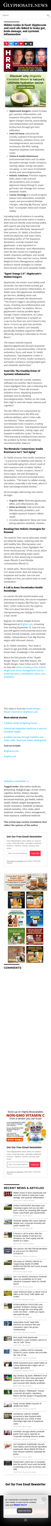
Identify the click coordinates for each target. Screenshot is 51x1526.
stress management (35, 812)
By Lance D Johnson (30, 1256)
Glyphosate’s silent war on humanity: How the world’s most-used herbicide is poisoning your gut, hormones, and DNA (29, 1466)
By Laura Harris (28, 1287)
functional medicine (14, 799)
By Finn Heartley (29, 1200)
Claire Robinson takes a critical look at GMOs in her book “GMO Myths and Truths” (30, 1294)
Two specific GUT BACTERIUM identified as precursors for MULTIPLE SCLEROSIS (30, 1251)
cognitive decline (12, 793)
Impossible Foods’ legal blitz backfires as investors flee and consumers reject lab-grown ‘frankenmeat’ (26, 1326)
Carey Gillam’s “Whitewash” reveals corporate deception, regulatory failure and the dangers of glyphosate (29, 1393)
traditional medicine (30, 815)
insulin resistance (13, 806)
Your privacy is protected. (15, 861)
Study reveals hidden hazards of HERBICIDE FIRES (27, 1405)
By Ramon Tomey (28, 1300)
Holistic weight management (25, 802)
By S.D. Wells (27, 1216)
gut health (30, 799)
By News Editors (28, 1244)
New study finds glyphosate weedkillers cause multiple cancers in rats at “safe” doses (30, 1339)
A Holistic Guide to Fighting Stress (20, 723)
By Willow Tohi (28, 1228)
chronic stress (38, 790)
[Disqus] (25, 1005)
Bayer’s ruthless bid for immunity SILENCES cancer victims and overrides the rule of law (30, 1352)
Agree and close (24, 1511)
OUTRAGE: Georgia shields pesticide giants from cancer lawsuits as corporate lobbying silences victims (29, 1434)
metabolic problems (33, 806)
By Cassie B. (27, 1345)
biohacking (9, 790)
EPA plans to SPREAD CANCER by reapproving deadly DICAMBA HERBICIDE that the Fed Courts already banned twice (30, 1265)
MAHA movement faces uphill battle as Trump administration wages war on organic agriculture (30, 1365)
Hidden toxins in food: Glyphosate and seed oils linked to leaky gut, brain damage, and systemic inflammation (29, 1195)
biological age (23, 790)
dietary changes (30, 793)
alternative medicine (30, 786)
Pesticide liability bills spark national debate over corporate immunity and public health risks (29, 1223)
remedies (19, 812)
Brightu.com (26, 624)
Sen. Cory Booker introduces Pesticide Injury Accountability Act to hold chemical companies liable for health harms (30, 1280)
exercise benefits (34, 796)
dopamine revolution (14, 796)
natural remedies (12, 809)
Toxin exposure (11, 815)
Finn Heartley (22, 39)
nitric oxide (27, 809)
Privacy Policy (20, 1505)
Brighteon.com (11, 751)
